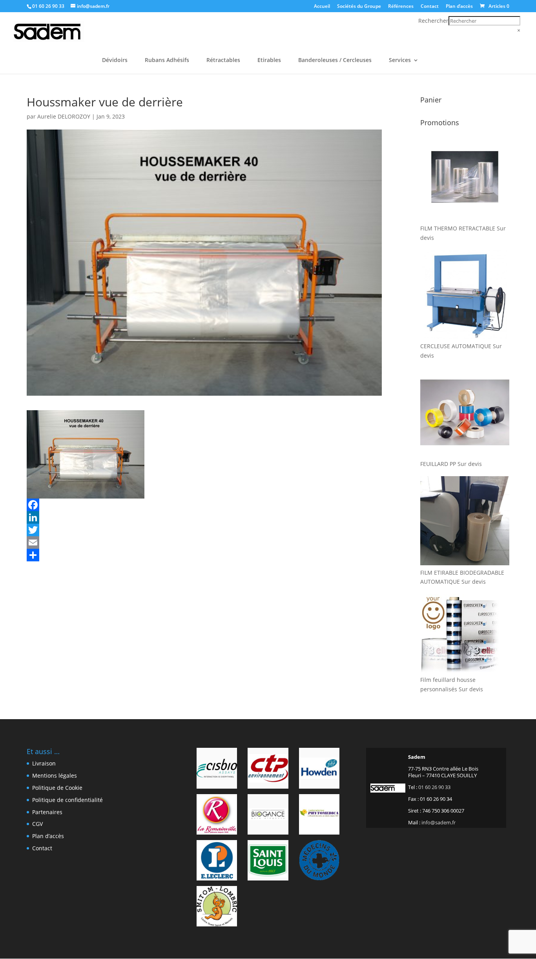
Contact (430, 6)
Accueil (322, 6)
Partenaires (47, 812)
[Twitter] (204, 530)
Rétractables (223, 60)
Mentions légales (54, 775)
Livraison (44, 763)
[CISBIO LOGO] (217, 769)
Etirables (269, 60)
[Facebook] (204, 505)
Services (400, 60)
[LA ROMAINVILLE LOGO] (217, 815)
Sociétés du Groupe (359, 6)
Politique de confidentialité (67, 800)
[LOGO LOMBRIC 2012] (217, 907)
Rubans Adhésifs (167, 60)
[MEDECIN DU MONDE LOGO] (319, 861)
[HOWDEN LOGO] (319, 769)
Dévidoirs (115, 60)
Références (401, 6)
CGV (37, 823)
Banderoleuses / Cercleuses (335, 60)
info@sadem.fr (438, 822)
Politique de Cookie (57, 787)
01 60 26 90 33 (48, 6)
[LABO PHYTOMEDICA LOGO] (319, 815)
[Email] (204, 542)
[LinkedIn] (204, 517)
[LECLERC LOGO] (217, 861)
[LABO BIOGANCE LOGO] (268, 815)
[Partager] (204, 555)
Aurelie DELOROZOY (63, 116)
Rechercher (433, 20)
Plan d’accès (459, 6)
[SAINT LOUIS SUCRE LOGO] (268, 861)
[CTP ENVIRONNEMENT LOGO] (268, 769)
